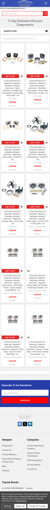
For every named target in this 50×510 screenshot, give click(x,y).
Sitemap (5, 470)
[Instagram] (30, 424)
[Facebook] (20, 424)
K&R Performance (34, 460)
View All (29, 488)
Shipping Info (7, 445)
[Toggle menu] (3, 3)
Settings (7, 506)
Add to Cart (10, 76)
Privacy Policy (21, 501)
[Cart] (46, 3)
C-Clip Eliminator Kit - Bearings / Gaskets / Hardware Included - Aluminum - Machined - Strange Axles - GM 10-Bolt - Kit (12, 217)
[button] (46, 31)
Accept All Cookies (37, 506)
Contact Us (6, 450)
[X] (25, 424)
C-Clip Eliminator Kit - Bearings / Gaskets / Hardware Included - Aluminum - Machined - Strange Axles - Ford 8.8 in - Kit (37, 153)
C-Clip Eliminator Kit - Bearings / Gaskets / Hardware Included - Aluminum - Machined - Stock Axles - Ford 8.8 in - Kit (12, 153)
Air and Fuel (32, 469)
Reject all (20, 506)
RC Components (33, 464)
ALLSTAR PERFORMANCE (13, 488)
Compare (21, 76)
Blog (4, 466)
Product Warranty (9, 454)
